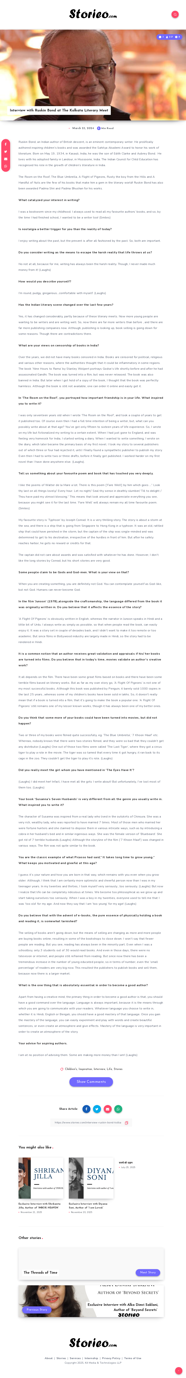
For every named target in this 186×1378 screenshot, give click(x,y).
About (49, 1358)
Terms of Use (132, 1358)
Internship (91, 1358)
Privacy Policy (111, 1358)
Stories (118, 1069)
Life (109, 1069)
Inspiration (85, 1069)
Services (75, 1358)
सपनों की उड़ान (125, 1163)
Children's (71, 1069)
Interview (99, 1069)
